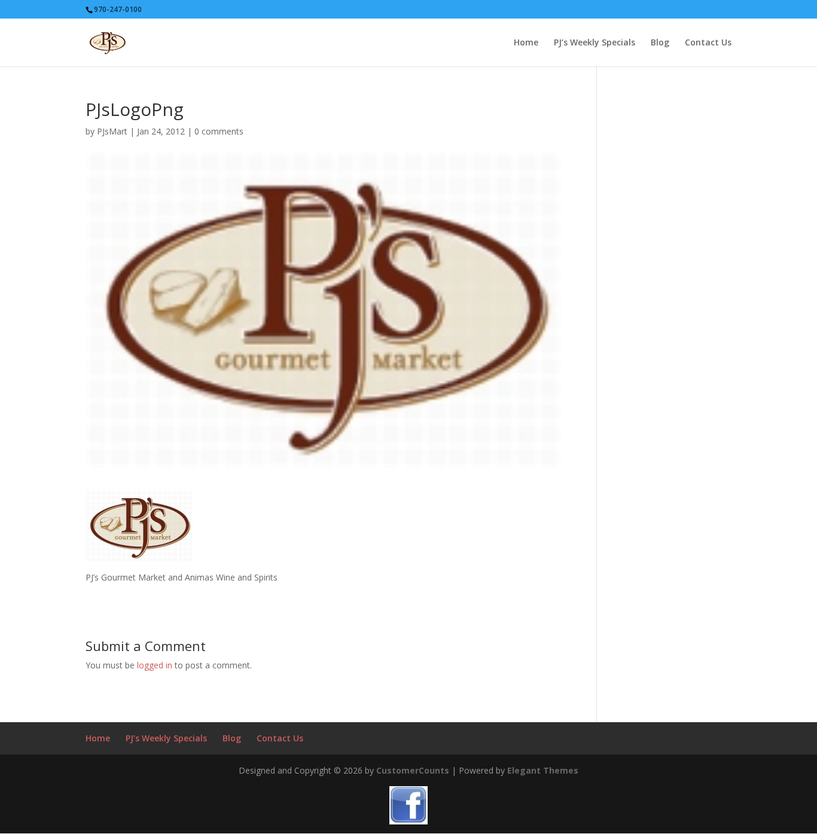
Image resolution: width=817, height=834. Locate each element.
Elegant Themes (542, 770)
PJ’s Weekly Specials (594, 43)
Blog (660, 43)
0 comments (218, 131)
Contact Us (708, 43)
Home (526, 43)
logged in (154, 665)
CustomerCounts (412, 770)
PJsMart (112, 131)
